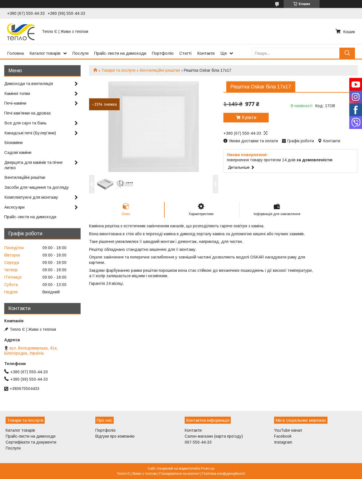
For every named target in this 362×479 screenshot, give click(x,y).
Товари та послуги (118, 70)
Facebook (283, 436)
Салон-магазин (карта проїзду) (214, 436)
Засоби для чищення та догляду (36, 187)
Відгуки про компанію (115, 436)
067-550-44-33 (198, 442)
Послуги (80, 53)
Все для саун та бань (25, 122)
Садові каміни (17, 152)
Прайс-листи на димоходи (120, 53)
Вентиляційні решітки (160, 70)
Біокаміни (13, 142)
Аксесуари (14, 207)
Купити (249, 117)
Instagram (283, 442)
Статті (185, 53)
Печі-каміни (15, 103)
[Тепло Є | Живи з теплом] (21, 31)
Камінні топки (17, 93)
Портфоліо (163, 53)
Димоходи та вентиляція (28, 83)
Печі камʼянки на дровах (27, 113)
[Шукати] (347, 53)
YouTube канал (288, 430)
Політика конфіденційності (223, 474)
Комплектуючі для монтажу (31, 197)
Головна (15, 53)
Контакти (206, 53)
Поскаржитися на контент (179, 474)
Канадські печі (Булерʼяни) (30, 132)
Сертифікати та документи (31, 442)
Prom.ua (207, 468)
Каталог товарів (45, 53)
